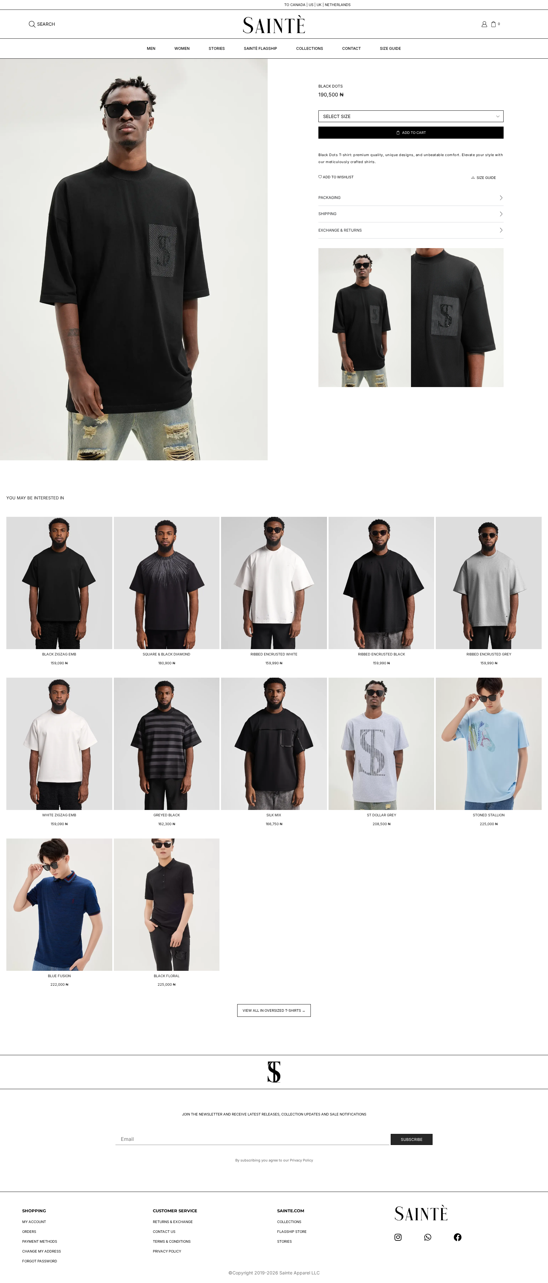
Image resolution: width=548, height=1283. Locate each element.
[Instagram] (398, 1237)
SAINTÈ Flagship (260, 48)
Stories (217, 48)
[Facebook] (458, 1237)
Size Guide (390, 48)
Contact (351, 48)
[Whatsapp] (428, 1237)
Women (182, 48)
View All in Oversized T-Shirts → (274, 1010)
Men (151, 48)
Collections (309, 48)
